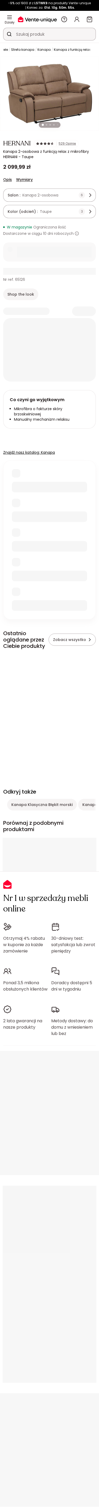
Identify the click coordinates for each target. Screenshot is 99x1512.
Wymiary (24, 179)
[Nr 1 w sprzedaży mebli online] (37, 19)
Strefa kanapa (22, 49)
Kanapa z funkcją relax (72, 49)
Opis (7, 179)
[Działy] (9, 17)
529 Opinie (67, 143)
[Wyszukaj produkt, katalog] (9, 34)
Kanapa (44, 49)
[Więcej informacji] (77, 233)
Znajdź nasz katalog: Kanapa (29, 452)
